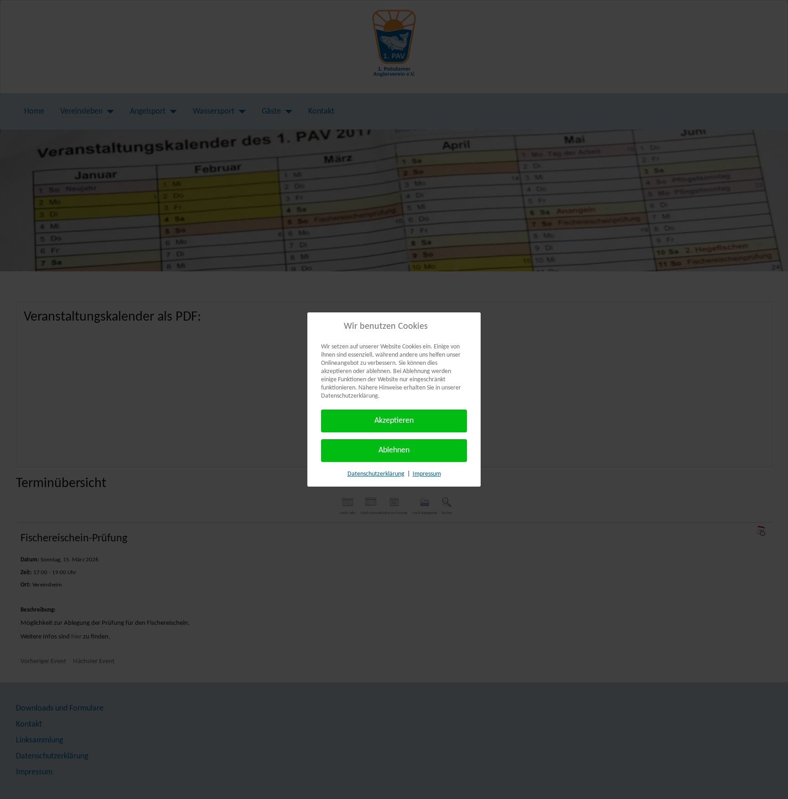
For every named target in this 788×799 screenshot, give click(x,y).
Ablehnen (394, 450)
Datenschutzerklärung (375, 474)
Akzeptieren (394, 420)
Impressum (427, 474)
